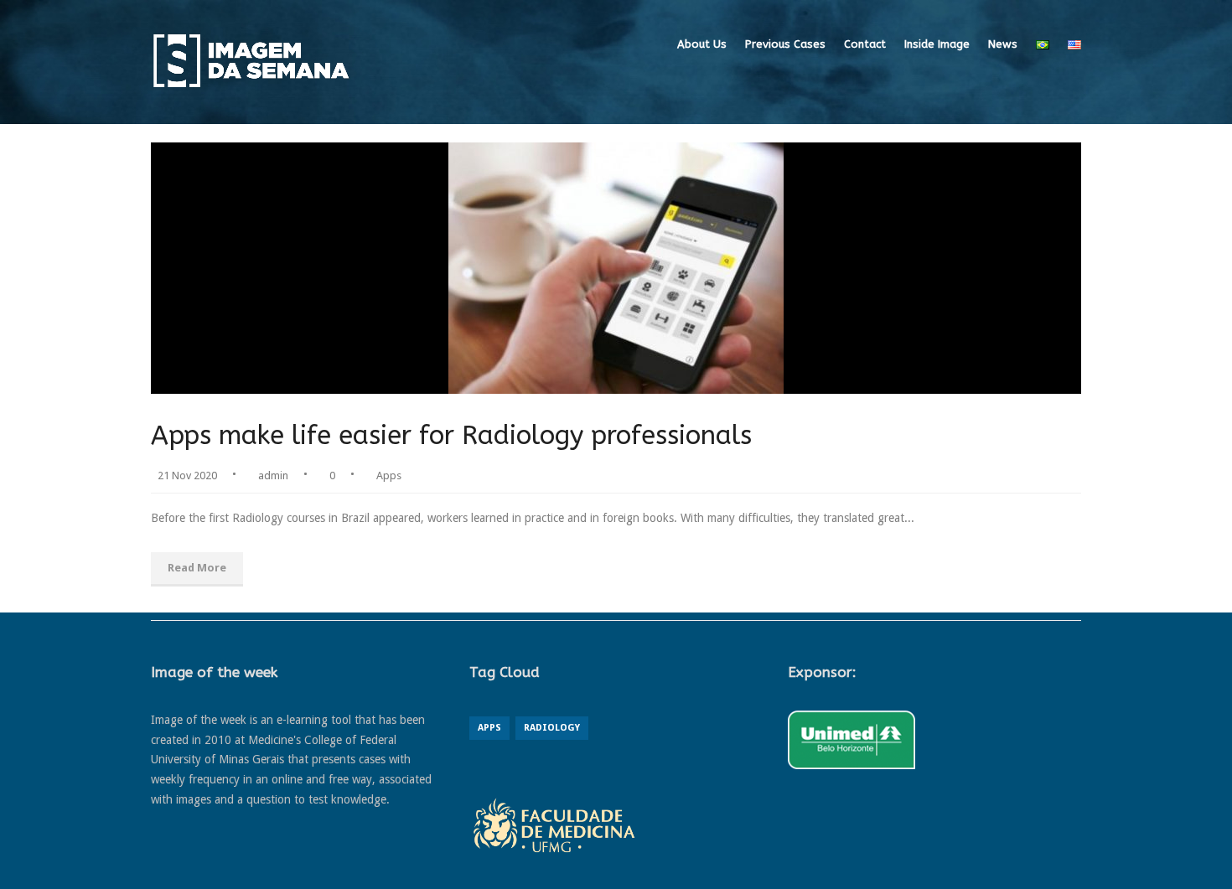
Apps (388, 475)
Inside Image (937, 44)
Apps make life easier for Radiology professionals (451, 435)
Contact (865, 44)
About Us (702, 44)
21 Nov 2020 (187, 475)
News (1002, 44)
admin (273, 475)
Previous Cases (785, 44)
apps (489, 727)
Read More (197, 567)
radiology (552, 727)
